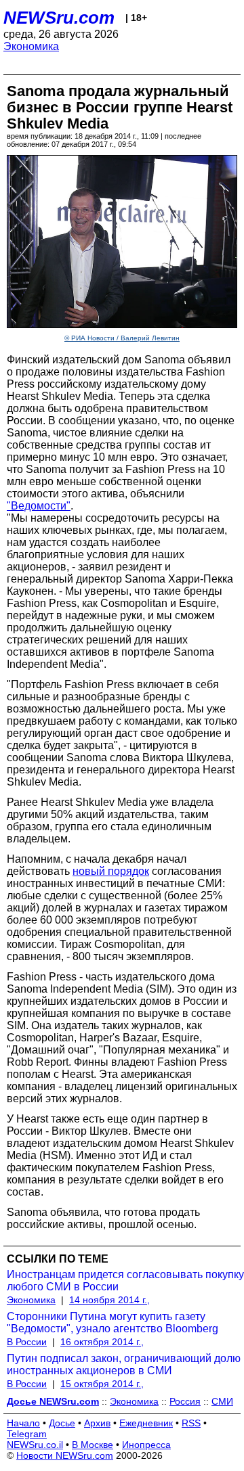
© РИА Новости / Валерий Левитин (122, 338)
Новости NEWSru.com (64, 1455)
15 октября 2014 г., (102, 1383)
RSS (191, 1423)
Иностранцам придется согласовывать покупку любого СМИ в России (125, 1280)
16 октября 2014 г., (102, 1341)
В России (27, 1341)
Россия (185, 1401)
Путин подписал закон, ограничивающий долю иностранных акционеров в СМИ (124, 1364)
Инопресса (146, 1444)
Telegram (27, 1433)
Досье (62, 1423)
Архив (97, 1423)
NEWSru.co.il (35, 1444)
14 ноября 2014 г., (109, 1299)
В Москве (92, 1444)
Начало (23, 1423)
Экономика (31, 46)
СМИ (222, 1401)
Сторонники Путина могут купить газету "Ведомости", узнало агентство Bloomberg (112, 1322)
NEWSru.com (59, 17)
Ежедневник (146, 1423)
